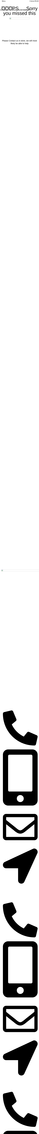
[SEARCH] (37, 7)
